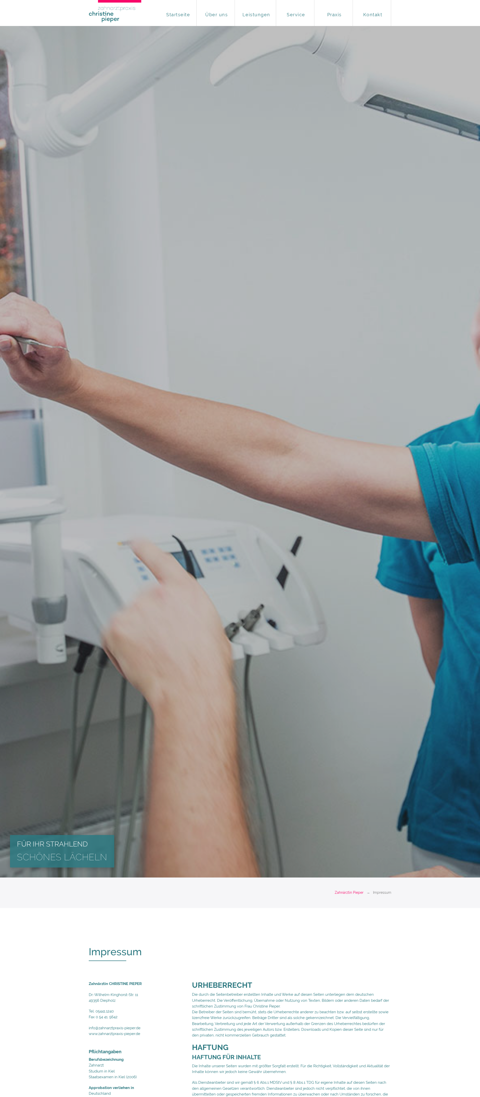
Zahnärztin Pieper (349, 892)
